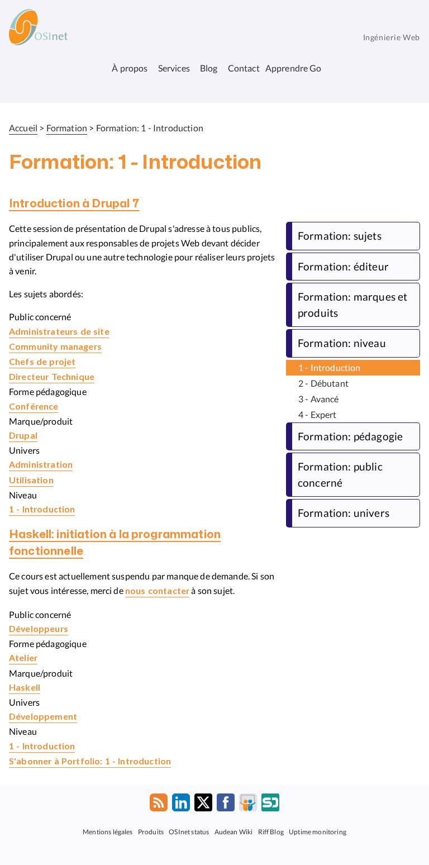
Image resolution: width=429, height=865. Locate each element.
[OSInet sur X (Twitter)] (203, 804)
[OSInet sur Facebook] (226, 804)
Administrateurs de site (59, 331)
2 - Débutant (323, 383)
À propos (129, 68)
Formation (66, 127)
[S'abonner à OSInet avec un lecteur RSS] (159, 804)
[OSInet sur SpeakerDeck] (270, 804)
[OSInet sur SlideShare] (248, 804)
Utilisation (31, 480)
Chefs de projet (42, 362)
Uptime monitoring (317, 831)
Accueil (23, 127)
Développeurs (38, 629)
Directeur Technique (51, 377)
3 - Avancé (318, 398)
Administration (41, 464)
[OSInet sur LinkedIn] (181, 804)
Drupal (23, 435)
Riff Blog (271, 831)
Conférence (34, 406)
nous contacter (157, 591)
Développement (43, 716)
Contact (244, 68)
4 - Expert (317, 414)
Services (174, 68)
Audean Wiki (233, 831)
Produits (151, 831)
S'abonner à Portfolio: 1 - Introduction (90, 761)
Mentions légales (108, 831)
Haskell (24, 687)
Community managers (55, 347)
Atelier (23, 658)
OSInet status (189, 831)
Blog (209, 68)
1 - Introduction (42, 509)
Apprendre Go (293, 68)
